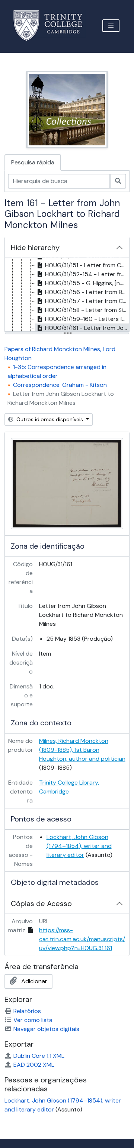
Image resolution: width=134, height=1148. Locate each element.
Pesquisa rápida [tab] (32, 162)
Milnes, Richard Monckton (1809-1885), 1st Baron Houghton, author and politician (82, 750)
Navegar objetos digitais (46, 1029)
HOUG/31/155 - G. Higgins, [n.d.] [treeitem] (86, 283)
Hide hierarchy (35, 247)
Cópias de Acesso (41, 903)
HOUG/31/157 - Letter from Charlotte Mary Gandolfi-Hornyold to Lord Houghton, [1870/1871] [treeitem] (87, 301)
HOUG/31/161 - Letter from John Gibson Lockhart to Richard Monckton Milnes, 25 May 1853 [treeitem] (87, 328)
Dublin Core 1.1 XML (38, 1056)
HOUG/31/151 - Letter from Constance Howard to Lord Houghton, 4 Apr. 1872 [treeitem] (87, 265)
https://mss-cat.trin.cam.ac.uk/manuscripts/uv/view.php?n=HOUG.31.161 (82, 939)
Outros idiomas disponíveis (49, 419)
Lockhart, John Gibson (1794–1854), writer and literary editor (79, 846)
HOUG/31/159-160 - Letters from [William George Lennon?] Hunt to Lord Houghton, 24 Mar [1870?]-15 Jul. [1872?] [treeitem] (87, 319)
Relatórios (27, 1011)
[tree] (67, 295)
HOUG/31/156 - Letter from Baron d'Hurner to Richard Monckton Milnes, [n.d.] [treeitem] (87, 292)
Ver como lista (32, 1020)
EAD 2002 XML (33, 1065)
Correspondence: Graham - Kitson (60, 385)
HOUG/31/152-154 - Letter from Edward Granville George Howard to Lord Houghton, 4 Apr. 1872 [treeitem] (87, 274)
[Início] (52, 25)
